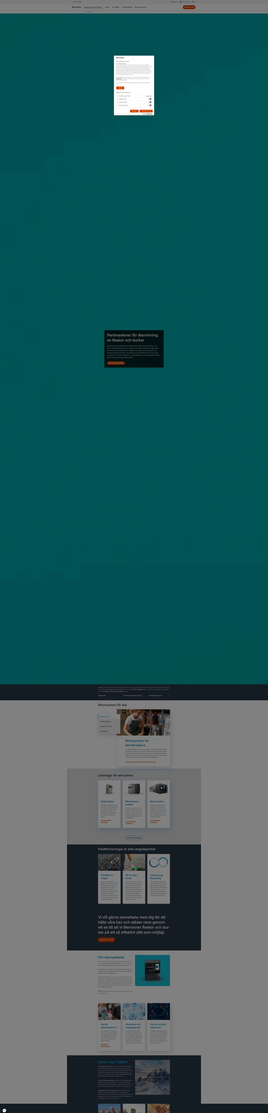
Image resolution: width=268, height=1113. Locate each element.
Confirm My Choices (146, 111)
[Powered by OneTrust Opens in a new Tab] (148, 114)
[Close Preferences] (4, 1110)
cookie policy (118, 78)
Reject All (134, 111)
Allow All (120, 88)
